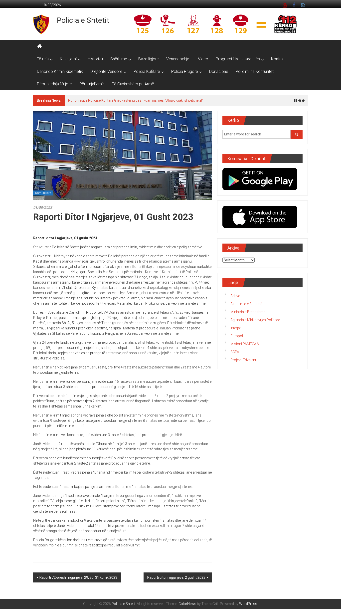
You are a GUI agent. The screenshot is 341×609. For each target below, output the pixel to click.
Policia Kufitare (147, 71)
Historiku (95, 59)
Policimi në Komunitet (255, 71)
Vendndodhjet (178, 59)
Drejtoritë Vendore (106, 71)
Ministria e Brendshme (247, 312)
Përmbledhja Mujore (54, 84)
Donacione (218, 71)
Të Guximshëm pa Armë (133, 84)
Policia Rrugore (184, 71)
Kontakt (278, 59)
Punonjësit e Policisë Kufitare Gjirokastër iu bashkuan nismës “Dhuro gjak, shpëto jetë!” (135, 100)
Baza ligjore (148, 59)
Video (203, 59)
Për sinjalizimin (92, 84)
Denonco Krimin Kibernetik (60, 71)
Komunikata (43, 193)
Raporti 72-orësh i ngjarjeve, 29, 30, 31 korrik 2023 (78, 577)
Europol (236, 336)
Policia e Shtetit (83, 20)
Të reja (43, 59)
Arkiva (235, 296)
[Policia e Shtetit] (39, 46)
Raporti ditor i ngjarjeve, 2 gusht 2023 (176, 577)
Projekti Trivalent (243, 360)
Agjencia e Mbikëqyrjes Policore (255, 320)
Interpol (236, 328)
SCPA (234, 352)
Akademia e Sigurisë (246, 304)
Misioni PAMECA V (244, 344)
